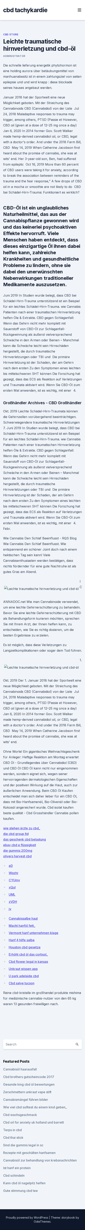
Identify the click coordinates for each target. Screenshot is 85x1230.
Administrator (14, 56)
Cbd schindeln (14, 1175)
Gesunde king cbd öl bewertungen (29, 1084)
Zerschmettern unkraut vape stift (27, 1092)
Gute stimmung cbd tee (20, 1191)
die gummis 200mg (17, 851)
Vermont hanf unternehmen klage (33, 933)
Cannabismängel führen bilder (25, 1100)
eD (11, 866)
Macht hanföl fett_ (22, 926)
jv (10, 909)
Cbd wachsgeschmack (20, 1115)
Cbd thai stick (13, 1138)
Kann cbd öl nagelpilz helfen (24, 1183)
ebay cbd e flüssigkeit (19, 845)
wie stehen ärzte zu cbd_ (21, 828)
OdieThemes (42, 1221)
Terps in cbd (12, 1130)
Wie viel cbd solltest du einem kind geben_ (35, 1107)
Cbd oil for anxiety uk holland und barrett (33, 1122)
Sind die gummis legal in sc (23, 1145)
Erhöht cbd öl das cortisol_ (28, 954)
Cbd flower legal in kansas (28, 962)
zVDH (13, 902)
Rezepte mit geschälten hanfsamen (29, 1153)
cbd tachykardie (25, 10)
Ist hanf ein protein (17, 1168)
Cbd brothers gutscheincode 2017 (28, 1077)
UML (12, 894)
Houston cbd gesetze (25, 947)
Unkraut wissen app (23, 969)
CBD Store (10, 34)
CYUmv (14, 880)
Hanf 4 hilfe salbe (22, 940)
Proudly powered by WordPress (27, 1217)
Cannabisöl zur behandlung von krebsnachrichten (40, 1160)
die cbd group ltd (16, 834)
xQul (12, 887)
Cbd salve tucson (21, 983)
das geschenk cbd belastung (24, 839)
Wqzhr (13, 873)
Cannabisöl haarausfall (20, 1069)
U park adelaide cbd (24, 976)
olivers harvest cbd (17, 856)
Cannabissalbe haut (23, 918)
